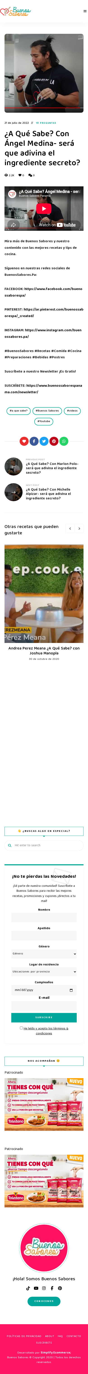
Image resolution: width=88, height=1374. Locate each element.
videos (73, 411)
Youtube (44, 421)
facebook (52, 1288)
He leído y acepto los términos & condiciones (46, 1031)
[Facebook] (34, 441)
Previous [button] (69, 528)
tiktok (28, 1288)
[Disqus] (44, 737)
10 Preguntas (46, 123)
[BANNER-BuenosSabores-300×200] (44, 1130)
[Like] (24, 441)
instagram (44, 1288)
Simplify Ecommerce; (56, 1353)
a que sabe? (20, 411)
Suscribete (44, 1343)
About (49, 1336)
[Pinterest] (53, 441)
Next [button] (78, 528)
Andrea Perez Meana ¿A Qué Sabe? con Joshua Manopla (44, 651)
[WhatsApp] (63, 441)
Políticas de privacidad (24, 1336)
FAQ (60, 1336)
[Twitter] (44, 441)
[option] (44, 603)
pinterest (59, 1288)
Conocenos (44, 1301)
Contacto (74, 1336)
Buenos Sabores (48, 411)
